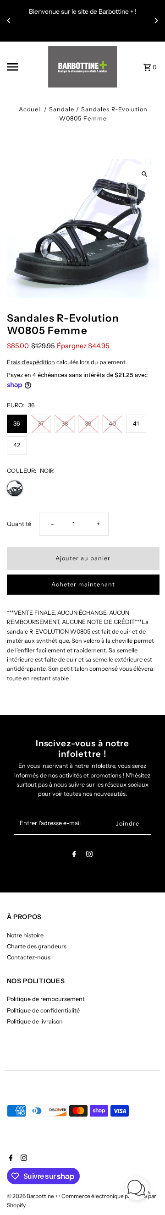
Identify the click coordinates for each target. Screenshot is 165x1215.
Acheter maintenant (83, 584)
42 (16, 445)
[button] (136, 1190)
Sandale (61, 109)
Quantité (19, 523)
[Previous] (9, 20)
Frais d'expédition (31, 362)
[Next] (156, 20)
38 (64, 423)
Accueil (30, 109)
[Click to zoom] (144, 174)
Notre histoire (25, 935)
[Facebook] (74, 855)
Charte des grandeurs (36, 946)
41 (136, 423)
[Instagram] (89, 855)
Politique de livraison (35, 1021)
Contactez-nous (28, 957)
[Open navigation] (24, 66)
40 (112, 423)
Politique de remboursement (46, 999)
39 (88, 423)
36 (16, 423)
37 (41, 423)
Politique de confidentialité (43, 1010)
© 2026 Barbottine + (33, 1196)
